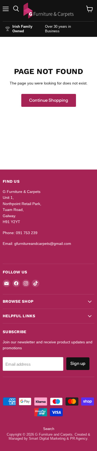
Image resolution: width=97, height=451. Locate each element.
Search (48, 429)
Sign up (77, 363)
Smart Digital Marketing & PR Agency (58, 438)
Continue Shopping (48, 100)
